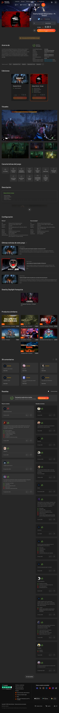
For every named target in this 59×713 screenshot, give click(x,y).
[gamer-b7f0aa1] (38, 527)
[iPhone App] (37, 698)
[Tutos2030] (4, 377)
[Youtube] (50, 688)
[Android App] (45, 698)
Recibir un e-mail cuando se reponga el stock (46, 30)
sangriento (24, 64)
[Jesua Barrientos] (4, 365)
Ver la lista (46, 49)
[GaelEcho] (4, 422)
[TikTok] (56, 688)
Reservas (22, 1)
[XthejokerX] (4, 462)
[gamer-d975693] (38, 598)
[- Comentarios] (53, 359)
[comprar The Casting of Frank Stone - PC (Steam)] (29, 298)
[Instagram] (43, 688)
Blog (35, 1)
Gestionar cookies (5, 706)
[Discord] (37, 688)
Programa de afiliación (19, 688)
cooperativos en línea (31, 64)
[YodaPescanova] (38, 452)
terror (10, 64)
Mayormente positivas (48, 59)
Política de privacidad (19, 686)
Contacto (17, 690)
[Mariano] (38, 485)
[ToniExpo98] (38, 422)
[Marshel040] (4, 448)
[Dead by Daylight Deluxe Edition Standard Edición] (20, 87)
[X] (40, 688)
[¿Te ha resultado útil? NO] (31, 415)
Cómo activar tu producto (49, 51)
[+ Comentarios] (56, 359)
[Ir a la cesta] (51, 2)
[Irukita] (38, 662)
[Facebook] (46, 688)
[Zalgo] (38, 499)
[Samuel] (38, 622)
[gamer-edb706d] (4, 476)
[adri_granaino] (38, 541)
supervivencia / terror (16, 64)
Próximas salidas (29, 1)
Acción (45, 58)
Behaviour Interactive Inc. (49, 54)
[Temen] (38, 466)
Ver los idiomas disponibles (49, 50)
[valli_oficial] (38, 438)
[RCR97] (38, 645)
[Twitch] (53, 688)
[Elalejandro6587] (43, 377)
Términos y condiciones (19, 685)
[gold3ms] (38, 564)
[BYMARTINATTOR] (24, 365)
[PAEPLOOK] (24, 377)
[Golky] (43, 365)
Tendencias (17, 1)
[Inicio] (6, 2)
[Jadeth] (38, 578)
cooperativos (39, 64)
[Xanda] (38, 408)
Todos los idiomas (54, 391)
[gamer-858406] (4, 408)
